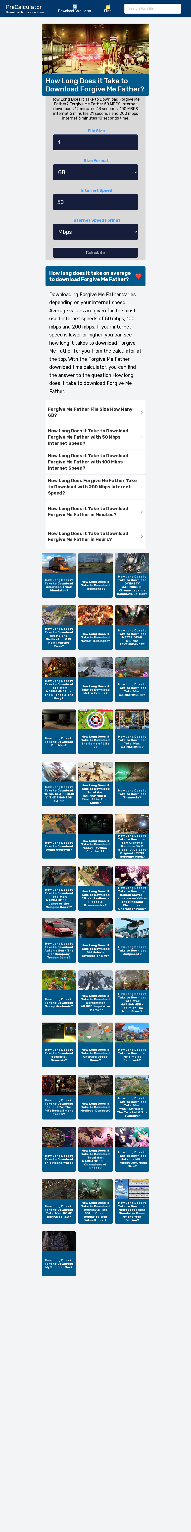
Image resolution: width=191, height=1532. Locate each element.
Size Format (96, 160)
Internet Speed (96, 190)
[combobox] (152, 9)
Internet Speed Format (96, 220)
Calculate (95, 252)
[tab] (95, 412)
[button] (95, 412)
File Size (96, 130)
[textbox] (152, 9)
